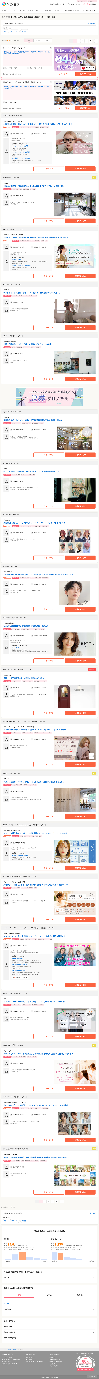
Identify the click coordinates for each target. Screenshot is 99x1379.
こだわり (49, 1295)
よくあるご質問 (7, 1357)
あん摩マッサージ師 (89, 10)
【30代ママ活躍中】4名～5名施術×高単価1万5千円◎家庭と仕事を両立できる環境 (35, 237)
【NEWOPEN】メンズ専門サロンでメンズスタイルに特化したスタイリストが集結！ (36, 1105)
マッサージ (58, 10)
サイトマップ (54, 1366)
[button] (49, 139)
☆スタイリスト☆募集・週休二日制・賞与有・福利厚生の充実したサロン (32, 293)
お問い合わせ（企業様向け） (34, 1361)
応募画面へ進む (85, 74)
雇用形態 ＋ (25, 31)
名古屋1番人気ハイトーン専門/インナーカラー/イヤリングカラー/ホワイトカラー (35, 523)
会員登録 (93, 4)
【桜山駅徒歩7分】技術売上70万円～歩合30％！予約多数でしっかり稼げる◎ (33, 186)
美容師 (4, 10)
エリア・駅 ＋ (14, 31)
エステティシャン (35, 10)
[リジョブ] (11, 4)
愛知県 (14, 1349)
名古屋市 (6, 1303)
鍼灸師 (77, 10)
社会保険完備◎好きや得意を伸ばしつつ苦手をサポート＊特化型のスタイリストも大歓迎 (38, 574)
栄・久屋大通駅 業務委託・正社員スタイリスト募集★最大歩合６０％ (32, 472)
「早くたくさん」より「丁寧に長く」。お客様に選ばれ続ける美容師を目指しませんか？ (38, 1054)
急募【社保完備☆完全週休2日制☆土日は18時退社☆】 (24, 678)
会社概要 (52, 1364)
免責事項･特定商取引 (56, 1361)
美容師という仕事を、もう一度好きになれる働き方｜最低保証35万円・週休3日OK (35, 885)
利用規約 (52, 1357)
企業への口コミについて (9, 1364)
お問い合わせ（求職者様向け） (11, 1359)
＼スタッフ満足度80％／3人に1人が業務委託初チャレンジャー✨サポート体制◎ (35, 833)
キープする (65, 74)
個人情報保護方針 (55, 1359)
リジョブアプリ (7, 1361)
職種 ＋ (6, 31)
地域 (19, 1295)
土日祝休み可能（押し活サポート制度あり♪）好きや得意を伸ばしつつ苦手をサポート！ (37, 124)
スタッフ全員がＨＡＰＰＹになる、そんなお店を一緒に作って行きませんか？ (33, 782)
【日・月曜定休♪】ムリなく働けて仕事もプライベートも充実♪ (27, 344)
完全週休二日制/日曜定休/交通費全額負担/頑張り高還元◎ (25, 626)
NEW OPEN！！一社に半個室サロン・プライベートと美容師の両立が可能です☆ (35, 936)
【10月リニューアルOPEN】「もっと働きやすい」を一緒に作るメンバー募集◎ (34, 1002)
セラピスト (47, 10)
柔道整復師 (68, 10)
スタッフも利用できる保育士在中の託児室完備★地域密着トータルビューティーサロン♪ (37, 1157)
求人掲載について (82, 1)
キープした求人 (69, 4)
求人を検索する (56, 4)
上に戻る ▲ (92, 1376)
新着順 (38, 40)
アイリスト (13, 10)
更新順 (47, 40)
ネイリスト (23, 10)
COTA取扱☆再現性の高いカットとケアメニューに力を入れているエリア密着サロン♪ (36, 730)
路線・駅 (79, 1295)
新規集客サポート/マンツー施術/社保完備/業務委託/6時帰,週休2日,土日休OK (33, 420)
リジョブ (4, 1349)
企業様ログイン (92, 1)
